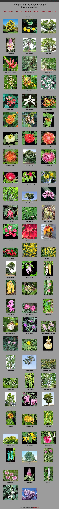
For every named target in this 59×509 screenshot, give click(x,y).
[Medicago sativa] (29, 324)
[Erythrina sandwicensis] (48, 231)
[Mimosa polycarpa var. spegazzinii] (48, 324)
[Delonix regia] (10, 231)
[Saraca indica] (10, 418)
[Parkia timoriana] (29, 362)
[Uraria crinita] (48, 474)
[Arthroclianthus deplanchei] (10, 63)
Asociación (28, 11)
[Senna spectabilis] (10, 436)
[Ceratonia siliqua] (29, 194)
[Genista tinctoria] (48, 250)
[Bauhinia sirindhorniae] (48, 119)
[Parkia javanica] (48, 343)
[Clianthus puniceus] (10, 212)
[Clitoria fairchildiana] (29, 212)
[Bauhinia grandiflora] (29, 101)
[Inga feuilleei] (10, 287)
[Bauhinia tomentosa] (10, 138)
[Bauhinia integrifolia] (48, 101)
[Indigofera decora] (29, 268)
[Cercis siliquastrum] (48, 194)
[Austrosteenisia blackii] (29, 63)
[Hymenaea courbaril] (10, 268)
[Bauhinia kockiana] (10, 119)
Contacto (44, 11)
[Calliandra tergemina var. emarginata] (29, 175)
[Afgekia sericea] (10, 45)
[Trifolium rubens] (29, 474)
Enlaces (50, 11)
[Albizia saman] (48, 45)
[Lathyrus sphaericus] (48, 287)
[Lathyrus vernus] (48, 306)
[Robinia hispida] (29, 399)
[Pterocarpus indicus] (10, 399)
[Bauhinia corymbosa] (48, 82)
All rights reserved (36, 507)
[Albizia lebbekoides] (29, 45)
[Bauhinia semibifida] (29, 119)
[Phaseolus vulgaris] (10, 380)
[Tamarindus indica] (29, 455)
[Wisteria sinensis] (29, 492)
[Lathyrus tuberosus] (29, 306)
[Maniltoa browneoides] (10, 324)
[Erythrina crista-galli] (29, 231)
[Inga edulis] (48, 268)
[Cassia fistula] (48, 175)
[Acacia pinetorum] (29, 26)
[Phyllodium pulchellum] (29, 380)
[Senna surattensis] (29, 436)
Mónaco (10, 11)
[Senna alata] (48, 418)
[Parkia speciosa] (10, 362)
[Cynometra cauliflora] (48, 212)
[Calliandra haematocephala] (10, 175)
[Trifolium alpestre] (48, 455)
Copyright (36, 11)
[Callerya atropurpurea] (29, 156)
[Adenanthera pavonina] (48, 26)
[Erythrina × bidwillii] (10, 250)
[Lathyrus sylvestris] (10, 306)
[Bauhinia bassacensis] (10, 82)
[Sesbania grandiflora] (48, 436)
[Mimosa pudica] (10, 343)
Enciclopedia (18, 11)
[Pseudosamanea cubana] (48, 380)
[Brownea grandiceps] (48, 138)
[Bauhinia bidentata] (29, 82)
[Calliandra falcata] (48, 156)
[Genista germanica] (29, 250)
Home (5, 11)
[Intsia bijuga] (29, 287)
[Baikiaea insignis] (48, 63)
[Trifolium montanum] (10, 474)
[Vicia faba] (10, 492)
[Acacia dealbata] (10, 26)
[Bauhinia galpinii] (10, 101)
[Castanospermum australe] (10, 194)
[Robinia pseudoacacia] (48, 399)
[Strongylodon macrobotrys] (10, 455)
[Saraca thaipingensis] (29, 418)
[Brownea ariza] (29, 138)
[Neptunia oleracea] (29, 343)
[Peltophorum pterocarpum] (48, 362)
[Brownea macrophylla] (10, 156)
